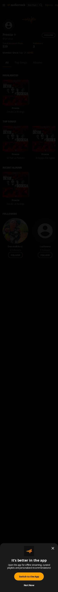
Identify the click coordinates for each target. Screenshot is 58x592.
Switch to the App (29, 576)
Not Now (29, 585)
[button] (29, 296)
